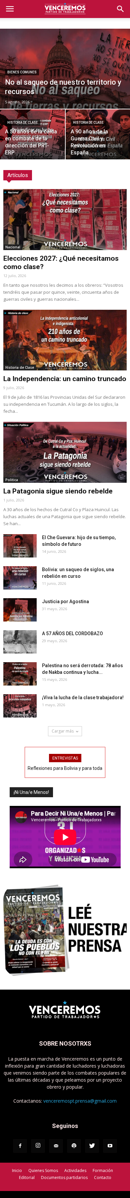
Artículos (17, 175)
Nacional (12, 247)
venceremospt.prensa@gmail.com (80, 1101)
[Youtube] (110, 1146)
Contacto (102, 1177)
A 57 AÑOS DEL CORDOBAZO (72, 633)
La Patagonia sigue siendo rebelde (58, 491)
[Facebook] (20, 1146)
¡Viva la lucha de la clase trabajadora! (83, 697)
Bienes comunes (22, 72)
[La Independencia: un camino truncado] (65, 340)
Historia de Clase (22, 122)
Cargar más (63, 731)
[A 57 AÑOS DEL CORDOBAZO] (20, 642)
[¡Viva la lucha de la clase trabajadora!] (20, 706)
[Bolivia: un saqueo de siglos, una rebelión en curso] (20, 577)
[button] (120, 9)
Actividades (75, 1170)
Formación (103, 1170)
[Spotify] (74, 1146)
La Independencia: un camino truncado (64, 379)
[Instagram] (38, 1146)
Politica (11, 479)
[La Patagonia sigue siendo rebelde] (65, 452)
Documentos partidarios (64, 1177)
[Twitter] (92, 1146)
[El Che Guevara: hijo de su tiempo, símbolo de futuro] (20, 545)
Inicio (17, 1170)
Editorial (27, 1177)
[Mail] (56, 1146)
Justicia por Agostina (65, 601)
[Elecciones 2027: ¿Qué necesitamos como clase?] (65, 219)
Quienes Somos (43, 1170)
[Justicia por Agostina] (20, 610)
